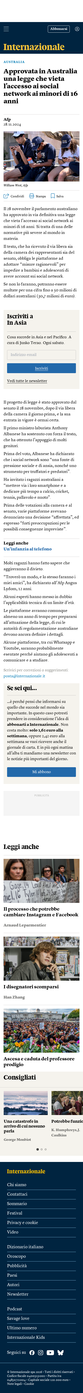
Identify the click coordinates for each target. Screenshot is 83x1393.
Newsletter (18, 1294)
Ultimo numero (22, 1328)
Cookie (29, 1384)
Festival (14, 1213)
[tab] (37, 1149)
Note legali (14, 1384)
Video (12, 1232)
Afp (7, 120)
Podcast (14, 1309)
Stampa (41, 196)
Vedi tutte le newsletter (27, 381)
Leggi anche (16, 543)
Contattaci (17, 1194)
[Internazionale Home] (27, 1171)
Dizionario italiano (25, 1247)
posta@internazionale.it (24, 676)
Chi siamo (16, 1185)
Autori (13, 1285)
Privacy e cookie (22, 1223)
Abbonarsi (58, 29)
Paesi (12, 1275)
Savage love (18, 1319)
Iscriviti (41, 368)
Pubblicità (17, 1266)
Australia (14, 62)
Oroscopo (16, 1256)
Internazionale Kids (26, 1338)
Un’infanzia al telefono (28, 549)
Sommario (17, 1204)
